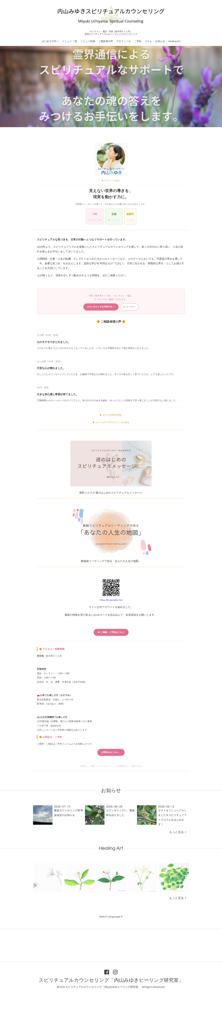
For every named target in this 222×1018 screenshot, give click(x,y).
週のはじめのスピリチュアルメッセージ (118, 492)
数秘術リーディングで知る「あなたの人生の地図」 (111, 561)
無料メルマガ (87, 492)
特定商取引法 (122, 766)
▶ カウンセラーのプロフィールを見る (111, 422)
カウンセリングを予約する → (101, 307)
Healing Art (174, 41)
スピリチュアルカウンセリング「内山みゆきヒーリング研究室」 (111, 980)
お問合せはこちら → (111, 752)
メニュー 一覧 (69, 41)
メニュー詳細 (87, 41)
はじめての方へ (50, 41)
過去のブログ (136, 766)
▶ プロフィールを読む (111, 181)
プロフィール (123, 41)
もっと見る (177, 832)
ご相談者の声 (105, 41)
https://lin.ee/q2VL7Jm (111, 600)
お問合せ (83, 766)
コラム (148, 41)
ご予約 (137, 41)
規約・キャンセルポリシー (102, 766)
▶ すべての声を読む (111, 415)
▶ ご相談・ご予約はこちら (111, 632)
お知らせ (160, 41)
